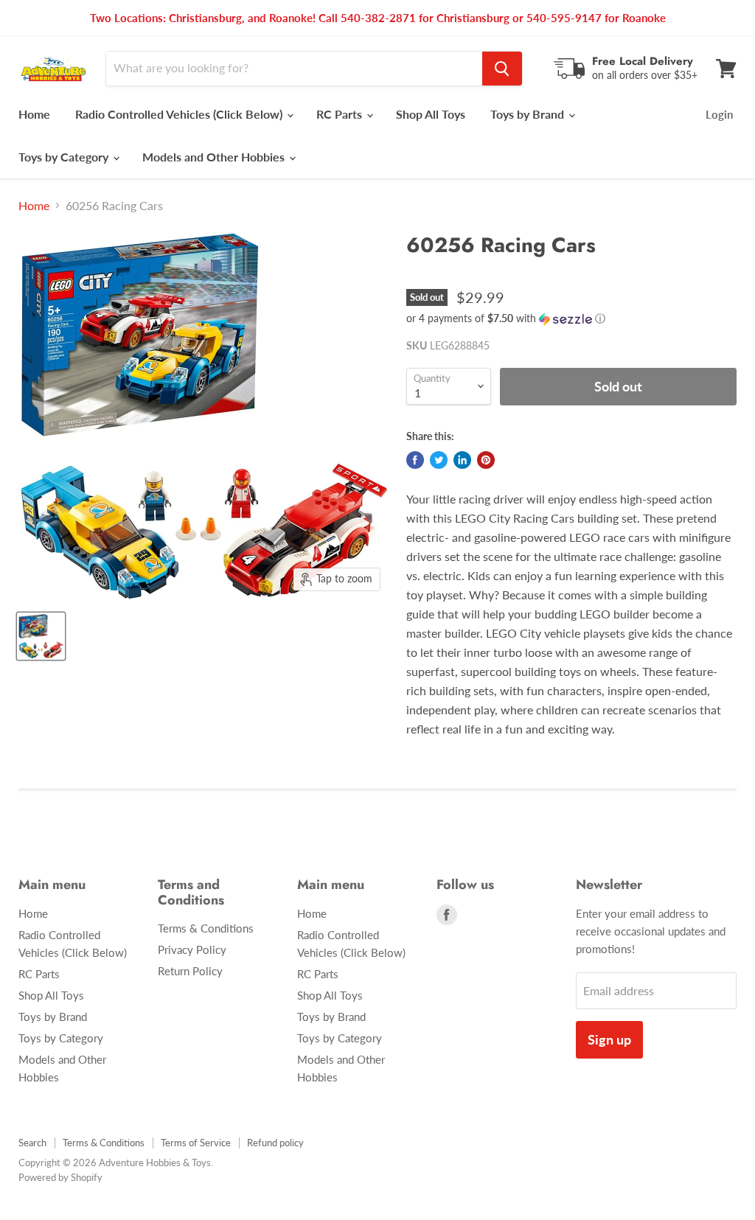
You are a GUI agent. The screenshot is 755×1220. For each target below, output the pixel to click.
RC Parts (340, 114)
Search (32, 1142)
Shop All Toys (430, 114)
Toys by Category (64, 157)
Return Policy (190, 970)
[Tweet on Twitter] (439, 460)
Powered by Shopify (60, 1177)
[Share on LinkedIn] (462, 460)
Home (34, 114)
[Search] (502, 69)
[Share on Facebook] (415, 460)
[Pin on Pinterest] (486, 460)
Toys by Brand (528, 114)
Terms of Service (196, 1142)
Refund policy (275, 1142)
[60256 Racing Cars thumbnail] (41, 636)
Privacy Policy (192, 949)
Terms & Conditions (206, 928)
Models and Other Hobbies (215, 157)
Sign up (609, 1039)
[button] (571, 319)
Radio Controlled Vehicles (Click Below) (180, 114)
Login (719, 114)
